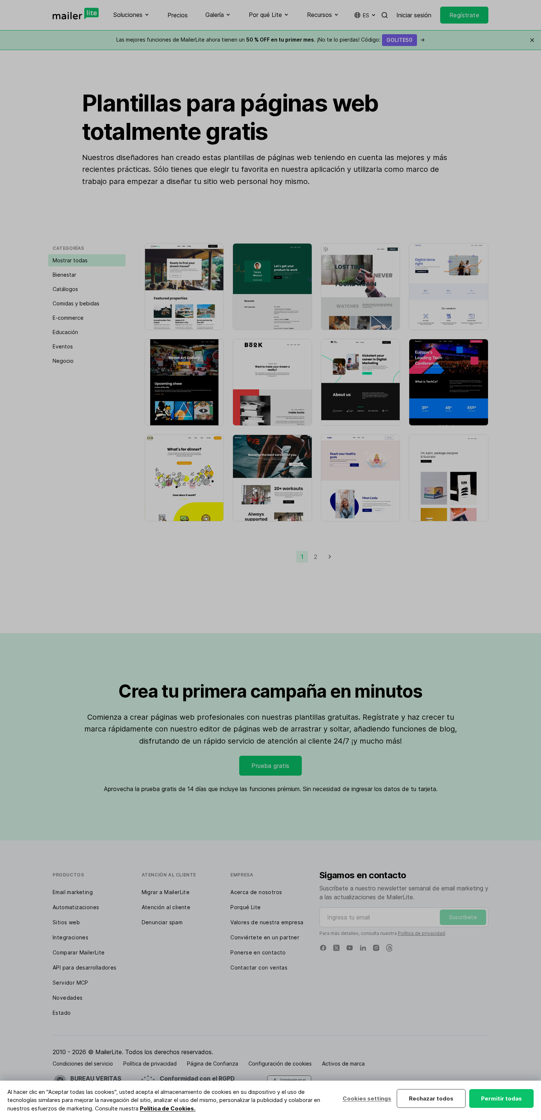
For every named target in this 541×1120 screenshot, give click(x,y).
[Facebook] (323, 947)
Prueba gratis (270, 765)
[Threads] (389, 947)
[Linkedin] (363, 947)
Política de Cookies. (167, 1108)
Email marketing (73, 892)
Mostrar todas (70, 260)
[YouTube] (349, 947)
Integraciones (70, 937)
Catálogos (65, 289)
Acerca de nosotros (256, 892)
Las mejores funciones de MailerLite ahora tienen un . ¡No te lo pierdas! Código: (270, 39)
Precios (177, 15)
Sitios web (66, 922)
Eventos (63, 346)
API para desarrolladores (85, 967)
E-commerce (68, 318)
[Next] (329, 557)
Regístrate (464, 15)
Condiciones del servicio (83, 1063)
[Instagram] (376, 947)
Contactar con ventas (258, 967)
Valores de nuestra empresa (266, 922)
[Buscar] (385, 15)
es (366, 15)
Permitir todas (501, 1098)
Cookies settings (367, 1098)
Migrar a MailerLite (166, 892)
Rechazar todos (431, 1098)
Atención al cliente (166, 907)
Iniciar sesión (413, 15)
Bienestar (64, 275)
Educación (65, 332)
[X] (336, 947)
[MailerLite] (76, 14)
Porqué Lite (245, 907)
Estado (62, 1013)
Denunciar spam (162, 922)
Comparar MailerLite (79, 952)
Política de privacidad (421, 933)
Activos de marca (343, 1063)
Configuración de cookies (280, 1063)
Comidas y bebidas (76, 303)
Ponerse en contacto (258, 952)
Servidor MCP (70, 982)
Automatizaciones (76, 907)
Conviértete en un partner (264, 937)
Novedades (68, 998)
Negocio (63, 361)
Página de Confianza (212, 1063)
